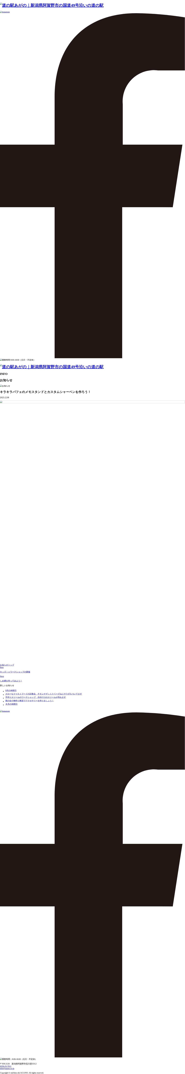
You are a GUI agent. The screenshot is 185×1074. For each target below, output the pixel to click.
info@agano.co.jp (7, 1068)
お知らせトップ (7, 665)
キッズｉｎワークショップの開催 (15, 672)
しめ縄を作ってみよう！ (11, 681)
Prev (2, 667)
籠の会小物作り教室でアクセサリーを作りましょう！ (29, 701)
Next (2, 676)
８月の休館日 (11, 704)
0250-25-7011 (5, 1066)
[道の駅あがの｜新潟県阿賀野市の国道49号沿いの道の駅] (52, 5)
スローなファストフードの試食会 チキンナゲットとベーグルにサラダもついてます (43, 694)
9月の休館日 (10, 690)
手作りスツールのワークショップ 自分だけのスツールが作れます (35, 697)
